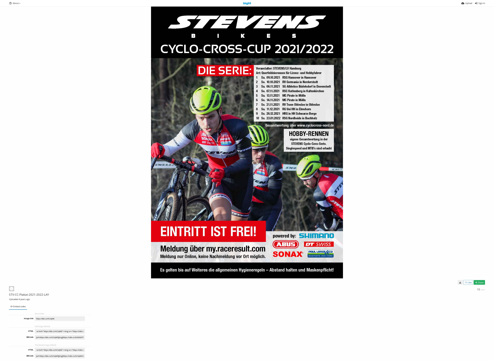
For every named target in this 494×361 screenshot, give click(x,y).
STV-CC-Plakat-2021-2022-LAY (29, 294)
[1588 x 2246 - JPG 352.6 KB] (460, 282)
